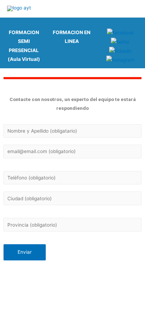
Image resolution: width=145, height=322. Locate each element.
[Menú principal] (131, 8)
